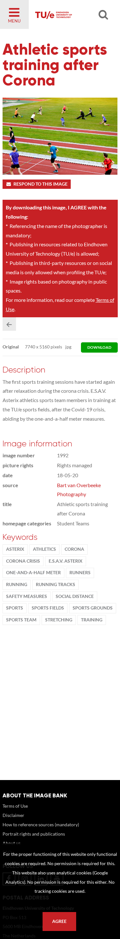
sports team (21, 619)
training (91, 619)
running (16, 584)
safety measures (26, 596)
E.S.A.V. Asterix (66, 561)
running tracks (55, 584)
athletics (44, 549)
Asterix (15, 549)
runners (80, 572)
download (99, 347)
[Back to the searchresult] (9, 324)
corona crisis (23, 561)
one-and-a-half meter (33, 572)
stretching (58, 619)
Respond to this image (40, 184)
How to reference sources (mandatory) (41, 824)
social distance (75, 596)
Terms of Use (15, 806)
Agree (59, 921)
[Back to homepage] (71, 14)
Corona (74, 549)
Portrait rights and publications (34, 834)
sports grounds (93, 607)
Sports (14, 607)
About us (11, 843)
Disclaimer (13, 815)
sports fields (48, 607)
